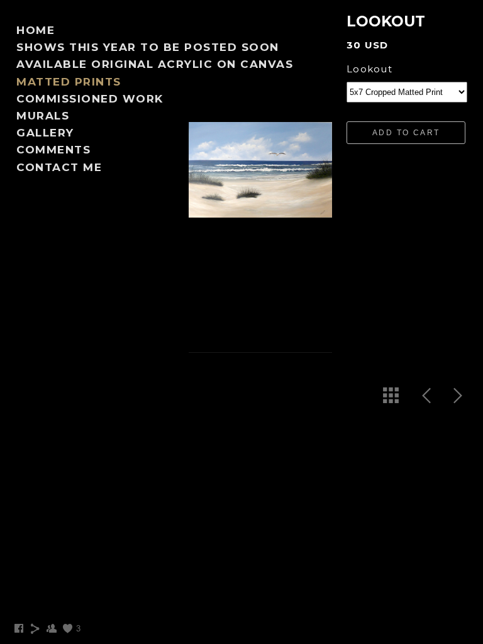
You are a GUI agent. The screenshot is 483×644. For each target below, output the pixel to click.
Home (35, 30)
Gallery (45, 132)
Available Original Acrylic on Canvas (154, 64)
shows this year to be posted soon (147, 47)
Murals (42, 115)
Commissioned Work (90, 98)
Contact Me (59, 167)
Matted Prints (68, 81)
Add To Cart (406, 132)
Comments (53, 149)
